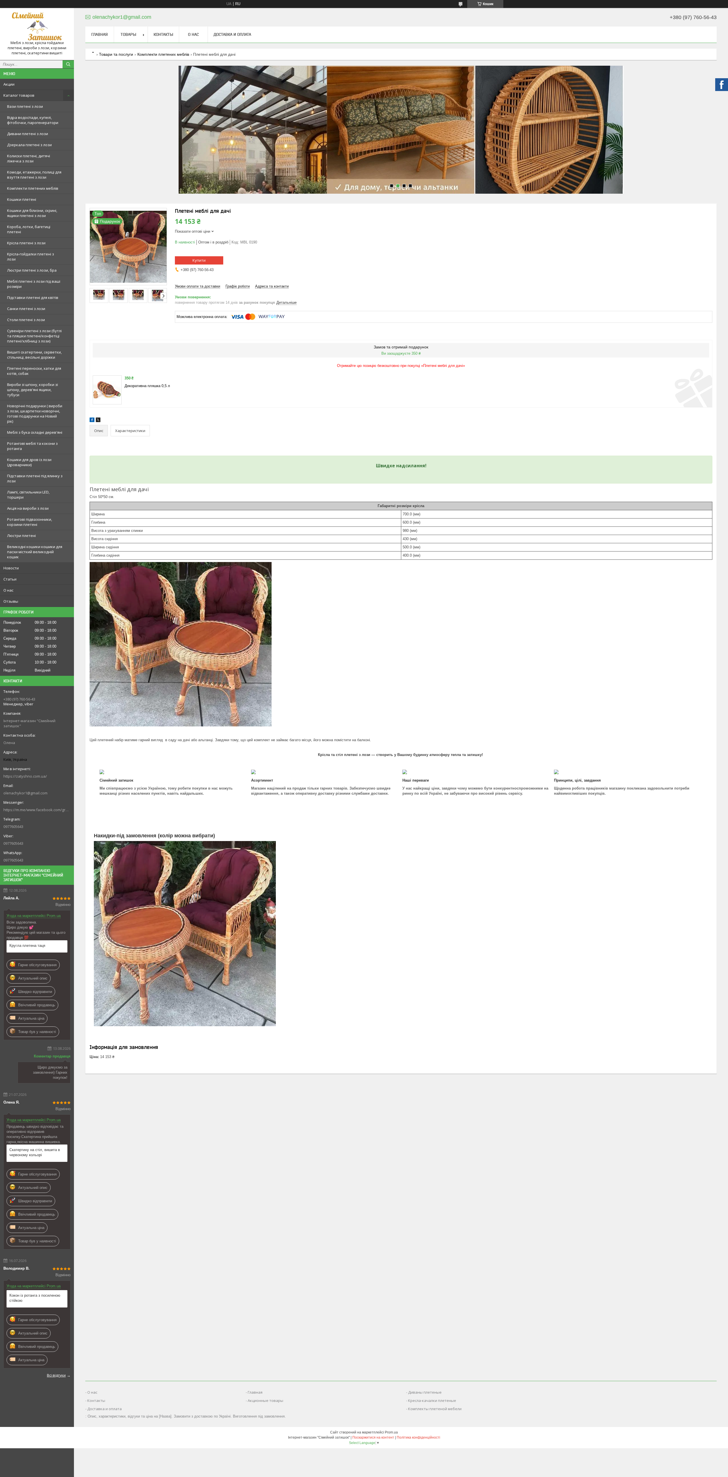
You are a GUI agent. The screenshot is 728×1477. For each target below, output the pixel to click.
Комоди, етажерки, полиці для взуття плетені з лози (34, 175)
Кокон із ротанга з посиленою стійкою (34, 1298)
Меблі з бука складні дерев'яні (34, 432)
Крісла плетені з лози (26, 242)
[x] (98, 421)
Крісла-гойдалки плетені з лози (30, 256)
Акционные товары (265, 1400)
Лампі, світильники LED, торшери (28, 494)
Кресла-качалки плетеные (432, 1400)
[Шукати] (68, 64)
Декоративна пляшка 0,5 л (147, 386)
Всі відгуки (56, 1375)
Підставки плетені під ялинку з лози (35, 478)
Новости (11, 568)
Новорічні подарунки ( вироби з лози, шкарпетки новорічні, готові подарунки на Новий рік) (34, 413)
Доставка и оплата (232, 34)
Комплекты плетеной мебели (435, 1408)
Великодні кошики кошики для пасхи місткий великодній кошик (34, 551)
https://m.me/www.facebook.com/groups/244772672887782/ (37, 809)
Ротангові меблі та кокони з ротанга (32, 446)
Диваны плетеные (425, 1392)
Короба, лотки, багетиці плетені (28, 229)
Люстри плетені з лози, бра (32, 270)
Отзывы (10, 601)
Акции (9, 84)
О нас (8, 590)
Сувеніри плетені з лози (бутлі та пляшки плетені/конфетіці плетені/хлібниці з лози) (34, 336)
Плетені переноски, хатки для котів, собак (34, 371)
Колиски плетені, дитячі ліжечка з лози (28, 158)
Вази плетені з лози (25, 106)
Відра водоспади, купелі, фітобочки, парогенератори (32, 120)
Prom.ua (391, 1432)
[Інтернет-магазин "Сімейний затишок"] (37, 26)
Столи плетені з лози (26, 319)
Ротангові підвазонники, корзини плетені (29, 522)
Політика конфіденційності (418, 1437)
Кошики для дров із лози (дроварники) (29, 462)
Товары (128, 34)
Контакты (163, 34)
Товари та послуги (116, 54)
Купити (199, 260)
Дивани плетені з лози (27, 133)
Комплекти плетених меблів (32, 188)
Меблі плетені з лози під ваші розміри (33, 284)
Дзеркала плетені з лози (29, 144)
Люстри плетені (21, 535)
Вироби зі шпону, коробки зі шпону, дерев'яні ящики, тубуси (32, 389)
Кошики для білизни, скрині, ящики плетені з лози (32, 213)
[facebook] (92, 421)
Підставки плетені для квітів (32, 297)
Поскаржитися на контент (373, 1437)
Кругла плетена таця (27, 945)
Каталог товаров (18, 95)
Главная (99, 34)
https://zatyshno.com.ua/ (25, 776)
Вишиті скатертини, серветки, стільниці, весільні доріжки (34, 355)
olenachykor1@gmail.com (25, 793)
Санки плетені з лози (26, 308)
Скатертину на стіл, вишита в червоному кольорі (34, 1152)
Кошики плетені (21, 199)
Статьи (9, 579)
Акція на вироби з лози (28, 508)
